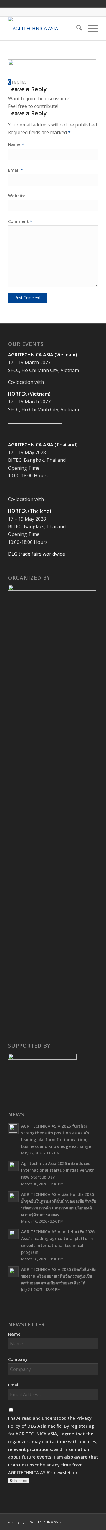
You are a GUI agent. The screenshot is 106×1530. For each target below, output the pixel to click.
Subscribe (18, 1481)
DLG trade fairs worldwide (36, 554)
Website (17, 196)
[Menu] (90, 28)
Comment (20, 221)
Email (15, 170)
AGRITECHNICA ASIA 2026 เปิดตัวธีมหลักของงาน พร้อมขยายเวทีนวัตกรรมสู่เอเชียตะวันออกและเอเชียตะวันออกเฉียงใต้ (58, 1276)
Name (16, 144)
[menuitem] (76, 28)
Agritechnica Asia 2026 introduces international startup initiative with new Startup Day (58, 1170)
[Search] (76, 28)
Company (18, 1359)
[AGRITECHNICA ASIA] (44, 28)
